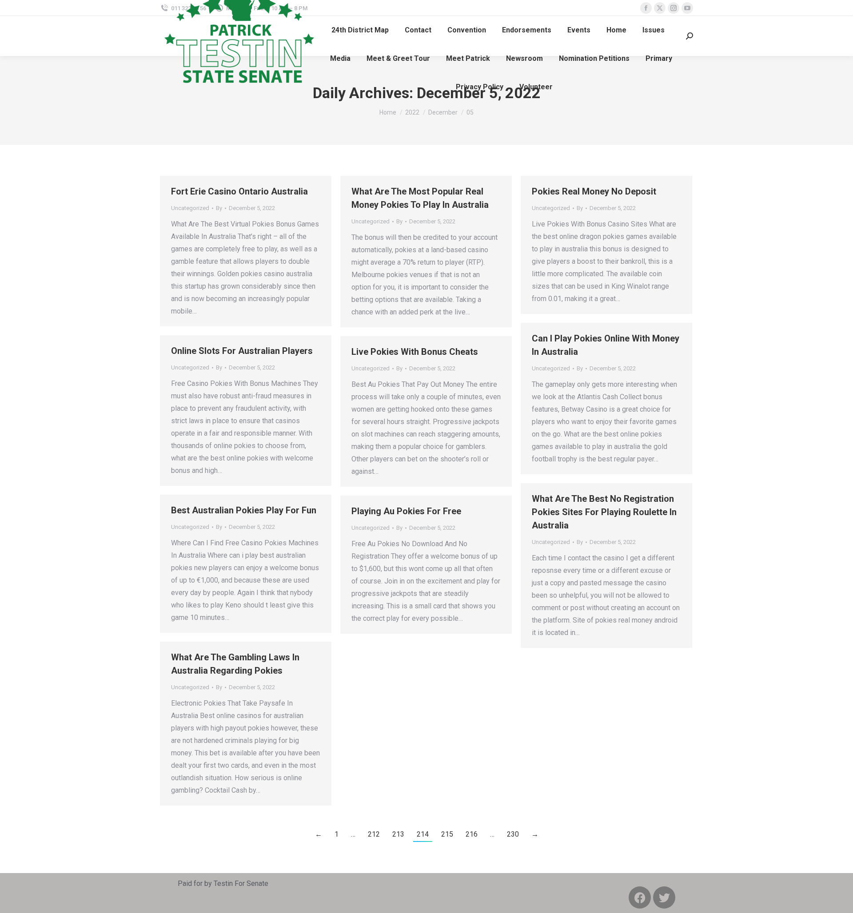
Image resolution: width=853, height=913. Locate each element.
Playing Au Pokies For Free (406, 511)
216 (472, 834)
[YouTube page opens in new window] (687, 8)
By (219, 208)
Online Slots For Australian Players (242, 350)
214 (423, 834)
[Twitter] (664, 897)
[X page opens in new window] (660, 8)
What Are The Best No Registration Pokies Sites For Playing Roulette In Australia (604, 512)
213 (398, 834)
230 (513, 834)
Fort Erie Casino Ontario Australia (239, 191)
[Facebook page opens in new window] (646, 8)
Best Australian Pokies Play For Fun (243, 510)
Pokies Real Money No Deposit (594, 191)
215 (447, 834)
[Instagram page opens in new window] (673, 8)
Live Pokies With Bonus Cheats (414, 351)
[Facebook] (640, 897)
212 (374, 834)
